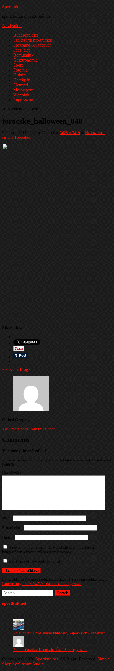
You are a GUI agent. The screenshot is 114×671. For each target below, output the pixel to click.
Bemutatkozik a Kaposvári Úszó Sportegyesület (50, 650)
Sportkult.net (13, 6)
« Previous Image (16, 370)
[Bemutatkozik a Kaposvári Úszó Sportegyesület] (18, 645)
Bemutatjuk (23, 55)
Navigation (12, 25)
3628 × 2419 (70, 133)
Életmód (20, 85)
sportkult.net (14, 603)
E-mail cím (12, 528)
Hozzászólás (11, 473)
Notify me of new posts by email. (35, 561)
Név (7, 518)
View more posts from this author (28, 429)
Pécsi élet (21, 50)
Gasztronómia (25, 60)
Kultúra (20, 75)
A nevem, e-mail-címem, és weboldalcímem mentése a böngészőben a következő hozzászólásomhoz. (48, 549)
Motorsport (23, 90)
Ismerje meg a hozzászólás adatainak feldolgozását (41, 584)
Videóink (21, 95)
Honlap (8, 537)
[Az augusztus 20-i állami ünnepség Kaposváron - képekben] (18, 629)
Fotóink (20, 70)
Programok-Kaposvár (32, 45)
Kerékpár (21, 80)
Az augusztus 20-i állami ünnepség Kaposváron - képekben (59, 633)
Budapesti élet (25, 35)
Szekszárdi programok (32, 40)
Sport (18, 65)
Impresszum (23, 100)
